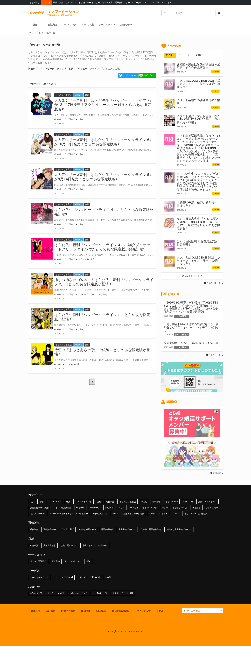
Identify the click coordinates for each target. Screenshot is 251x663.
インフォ (46, 2)
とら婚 (82, 2)
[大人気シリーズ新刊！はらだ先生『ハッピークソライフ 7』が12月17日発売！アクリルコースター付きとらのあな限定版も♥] (42, 104)
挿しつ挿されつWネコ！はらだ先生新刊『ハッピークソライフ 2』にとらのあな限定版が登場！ (104, 282)
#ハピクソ (70, 68)
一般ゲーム (95, 507)
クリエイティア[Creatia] (89, 577)
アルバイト (166, 2)
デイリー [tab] (170, 55)
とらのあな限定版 (127, 501)
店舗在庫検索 (49, 545)
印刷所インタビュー (158, 513)
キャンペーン (171, 501)
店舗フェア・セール (207, 501)
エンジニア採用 (151, 2)
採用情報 (86, 611)
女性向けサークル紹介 (40, 507)
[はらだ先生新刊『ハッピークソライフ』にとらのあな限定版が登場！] (42, 318)
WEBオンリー (93, 2)
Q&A (88, 561)
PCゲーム (80, 507)
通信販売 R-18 (49, 529)
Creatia (176, 513)
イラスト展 (107, 2)
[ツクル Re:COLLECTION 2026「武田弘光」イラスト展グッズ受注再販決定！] (169, 84)
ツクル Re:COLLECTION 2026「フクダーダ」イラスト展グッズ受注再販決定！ (198, 261)
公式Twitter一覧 (100, 593)
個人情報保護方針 (121, 611)
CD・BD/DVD (54, 501)
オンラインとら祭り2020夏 (174, 507)
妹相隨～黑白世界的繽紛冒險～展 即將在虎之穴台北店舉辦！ (198, 66)
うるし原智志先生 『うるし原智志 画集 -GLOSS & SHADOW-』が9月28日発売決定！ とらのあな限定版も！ (198, 223)
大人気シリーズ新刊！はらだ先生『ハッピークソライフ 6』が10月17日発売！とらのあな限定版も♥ (103, 142)
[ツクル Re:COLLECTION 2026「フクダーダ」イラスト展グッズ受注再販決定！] (169, 261)
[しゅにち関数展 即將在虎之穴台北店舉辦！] (169, 245)
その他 (144, 501)
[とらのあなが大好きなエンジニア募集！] (192, 465)
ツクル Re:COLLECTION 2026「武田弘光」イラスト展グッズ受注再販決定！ (198, 84)
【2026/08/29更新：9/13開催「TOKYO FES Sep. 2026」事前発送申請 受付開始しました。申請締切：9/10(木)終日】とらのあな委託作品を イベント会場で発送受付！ (191, 307)
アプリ (122, 507)
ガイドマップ (143, 611)
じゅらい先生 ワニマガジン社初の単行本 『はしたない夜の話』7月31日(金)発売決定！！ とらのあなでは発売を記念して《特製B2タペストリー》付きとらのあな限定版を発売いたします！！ (198, 181)
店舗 (61, 2)
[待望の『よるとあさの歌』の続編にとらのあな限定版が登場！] (42, 354)
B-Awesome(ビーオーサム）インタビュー (69, 513)
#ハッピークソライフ (52, 68)
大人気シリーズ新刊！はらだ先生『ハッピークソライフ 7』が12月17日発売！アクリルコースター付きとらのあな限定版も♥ (103, 104)
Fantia (115, 513)
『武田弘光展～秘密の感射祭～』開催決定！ (198, 204)
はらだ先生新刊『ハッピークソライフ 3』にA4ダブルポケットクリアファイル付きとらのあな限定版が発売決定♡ (102, 247)
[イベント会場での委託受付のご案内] (169, 104)
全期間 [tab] (198, 55)
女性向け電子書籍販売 (151, 529)
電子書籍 (119, 2)
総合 (35, 24)
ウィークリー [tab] (185, 55)
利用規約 (101, 611)
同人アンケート (37, 513)
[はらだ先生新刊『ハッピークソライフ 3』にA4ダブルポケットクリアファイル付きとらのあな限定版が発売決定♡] (42, 249)
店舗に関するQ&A (69, 545)
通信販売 (110, 501)
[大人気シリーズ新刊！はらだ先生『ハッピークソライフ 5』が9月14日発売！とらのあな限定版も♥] (42, 178)
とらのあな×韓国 (63, 507)
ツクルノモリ (212, 507)
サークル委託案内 (38, 561)
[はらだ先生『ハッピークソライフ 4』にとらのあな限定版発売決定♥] (42, 213)
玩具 (68, 501)
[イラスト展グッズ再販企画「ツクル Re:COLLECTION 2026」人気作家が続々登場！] (169, 120)
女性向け (52, 24)
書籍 (41, 501)
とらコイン (71, 2)
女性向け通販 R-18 (87, 529)
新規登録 (56, 561)
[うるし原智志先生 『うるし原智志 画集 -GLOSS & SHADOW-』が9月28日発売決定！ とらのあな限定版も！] (169, 222)
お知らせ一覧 (36, 593)
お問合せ (161, 611)
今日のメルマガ (100, 513)
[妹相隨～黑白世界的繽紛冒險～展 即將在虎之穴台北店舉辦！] (169, 68)
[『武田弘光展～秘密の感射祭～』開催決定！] (169, 206)
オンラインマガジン (56, 593)
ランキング (70, 24)
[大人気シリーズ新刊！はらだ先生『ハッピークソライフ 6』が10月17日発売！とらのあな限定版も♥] (42, 143)
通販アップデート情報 (133, 513)
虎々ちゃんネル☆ (79, 593)
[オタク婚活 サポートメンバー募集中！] (192, 435)
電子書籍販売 (107, 529)
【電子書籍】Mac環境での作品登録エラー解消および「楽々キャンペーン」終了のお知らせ (191, 327)
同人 (32, 501)
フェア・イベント (83, 501)
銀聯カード (103, 545)
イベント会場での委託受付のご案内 (198, 101)
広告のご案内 (68, 611)
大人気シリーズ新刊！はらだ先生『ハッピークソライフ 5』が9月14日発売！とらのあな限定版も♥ (103, 177)
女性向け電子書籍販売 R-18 (179, 529)
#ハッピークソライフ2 (88, 68)
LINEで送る (149, 75)
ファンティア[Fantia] (63, 577)
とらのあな (34, 2)
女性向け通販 (67, 529)
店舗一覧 (34, 545)
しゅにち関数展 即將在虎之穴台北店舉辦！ (197, 243)
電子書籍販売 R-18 (127, 529)
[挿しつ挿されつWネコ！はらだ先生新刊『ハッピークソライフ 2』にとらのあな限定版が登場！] (42, 283)
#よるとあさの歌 (110, 68)
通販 (55, 2)
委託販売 (35, 611)
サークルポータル (134, 2)
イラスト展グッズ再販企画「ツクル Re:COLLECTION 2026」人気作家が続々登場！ (198, 119)
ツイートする (130, 75)
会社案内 (50, 611)
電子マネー (87, 545)
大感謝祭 (196, 507)
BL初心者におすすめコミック (143, 507)
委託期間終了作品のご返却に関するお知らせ (191, 342)
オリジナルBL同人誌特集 (195, 513)
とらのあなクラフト (39, 577)
